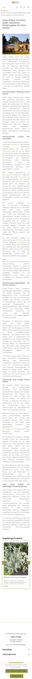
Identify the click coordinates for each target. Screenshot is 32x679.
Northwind (23, 177)
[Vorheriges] (3, 563)
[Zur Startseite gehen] (16, 2)
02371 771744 (16, 637)
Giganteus (7, 151)
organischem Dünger (14, 429)
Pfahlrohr (19, 240)
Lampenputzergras (13, 261)
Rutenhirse (10, 175)
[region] (16, 563)
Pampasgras (13, 205)
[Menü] (4, 7)
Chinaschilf (15, 144)
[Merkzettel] (20, 7)
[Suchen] (17, 7)
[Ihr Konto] (24, 7)
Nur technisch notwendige (16, 671)
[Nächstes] (28, 563)
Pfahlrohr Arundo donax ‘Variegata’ (15, 577)
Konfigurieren (16, 676)
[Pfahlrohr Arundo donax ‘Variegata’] (16, 558)
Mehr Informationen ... (16, 667)
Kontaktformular (21, 644)
